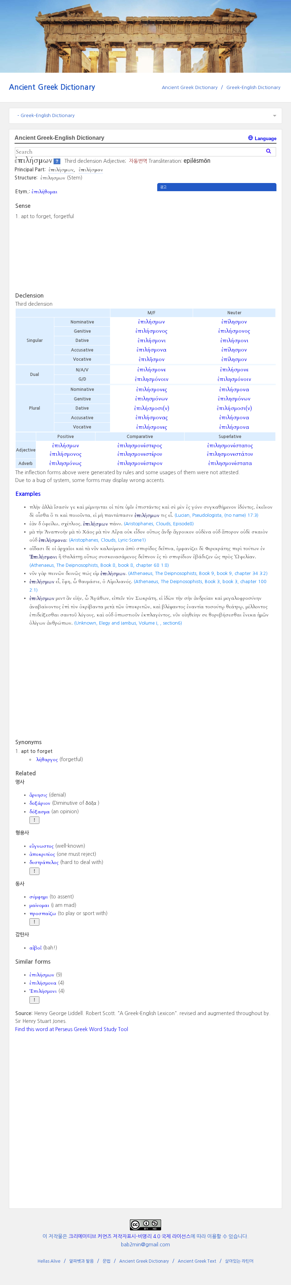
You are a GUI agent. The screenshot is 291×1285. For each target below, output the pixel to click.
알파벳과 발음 (81, 1261)
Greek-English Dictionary (253, 87)
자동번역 (138, 161)
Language (264, 138)
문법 (106, 1261)
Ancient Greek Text (197, 1261)
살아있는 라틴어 (239, 1261)
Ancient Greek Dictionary (52, 87)
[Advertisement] (216, 240)
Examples (27, 494)
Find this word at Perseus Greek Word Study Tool (71, 1029)
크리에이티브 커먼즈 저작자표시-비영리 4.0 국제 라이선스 (129, 1236)
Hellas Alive (49, 1261)
